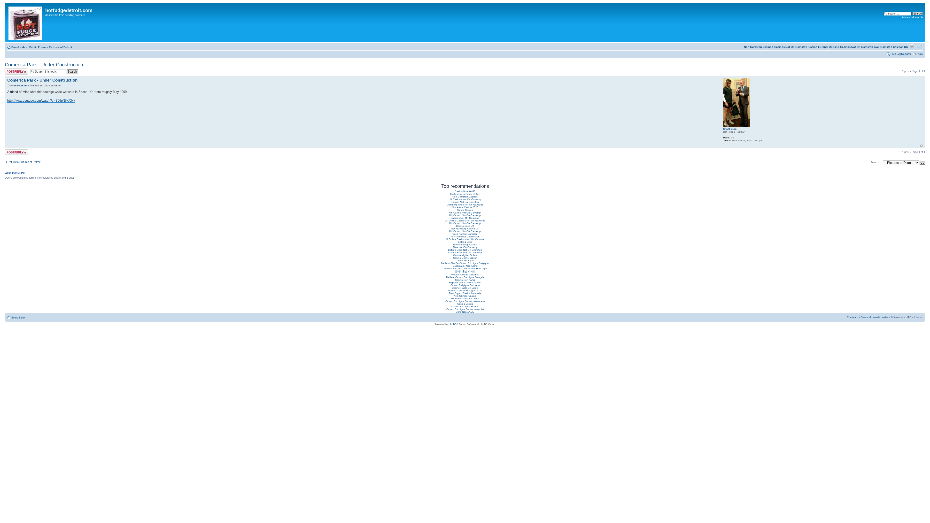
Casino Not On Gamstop (465, 202)
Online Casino (465, 210)
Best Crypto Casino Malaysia (465, 293)
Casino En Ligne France (465, 306)
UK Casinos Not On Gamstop (465, 199)
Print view (911, 46)
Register (906, 54)
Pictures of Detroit (60, 47)
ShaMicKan (20, 85)
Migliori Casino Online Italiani (465, 282)
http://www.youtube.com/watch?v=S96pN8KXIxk (41, 100)
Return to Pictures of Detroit (24, 161)
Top (921, 145)
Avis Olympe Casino (465, 296)
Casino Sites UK (465, 226)
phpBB (453, 324)
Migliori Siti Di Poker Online (465, 194)
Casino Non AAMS (465, 191)
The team (852, 317)
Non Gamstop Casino (465, 244)
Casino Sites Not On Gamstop (465, 252)
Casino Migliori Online (465, 255)
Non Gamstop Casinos (758, 46)
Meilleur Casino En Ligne (465, 298)
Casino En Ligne (465, 260)
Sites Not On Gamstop (465, 234)
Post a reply (12, 69)
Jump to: (876, 162)
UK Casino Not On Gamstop (465, 212)
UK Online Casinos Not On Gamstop (465, 220)
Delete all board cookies (874, 317)
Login (919, 54)
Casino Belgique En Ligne (465, 285)
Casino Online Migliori (465, 258)
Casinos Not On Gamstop (856, 46)
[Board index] (25, 22)
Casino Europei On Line (823, 46)
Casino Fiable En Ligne (465, 288)
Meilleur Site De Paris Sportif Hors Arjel (465, 268)
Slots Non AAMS (465, 312)
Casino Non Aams (465, 280)
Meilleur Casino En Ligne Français (465, 277)
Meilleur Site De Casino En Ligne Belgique (465, 263)
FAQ (893, 54)
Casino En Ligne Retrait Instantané (465, 301)
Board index (19, 47)
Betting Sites (465, 242)
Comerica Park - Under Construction (44, 64)
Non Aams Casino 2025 (465, 207)
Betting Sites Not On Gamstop (465, 250)
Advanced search (912, 17)
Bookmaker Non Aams (465, 266)
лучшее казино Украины (465, 274)
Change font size (919, 46)
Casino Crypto (465, 304)
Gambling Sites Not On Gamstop (465, 204)
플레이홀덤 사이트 (465, 271)
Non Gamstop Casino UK (465, 228)
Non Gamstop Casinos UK (891, 46)
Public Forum (37, 47)
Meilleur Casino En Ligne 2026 (465, 290)
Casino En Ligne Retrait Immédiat (465, 309)
